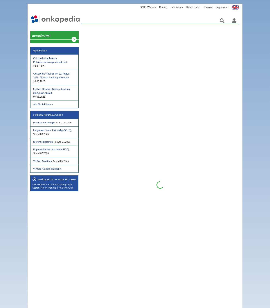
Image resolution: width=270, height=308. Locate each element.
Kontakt (163, 7)
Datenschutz (192, 7)
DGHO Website (148, 7)
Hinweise (207, 7)
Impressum (177, 7)
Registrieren (222, 7)
